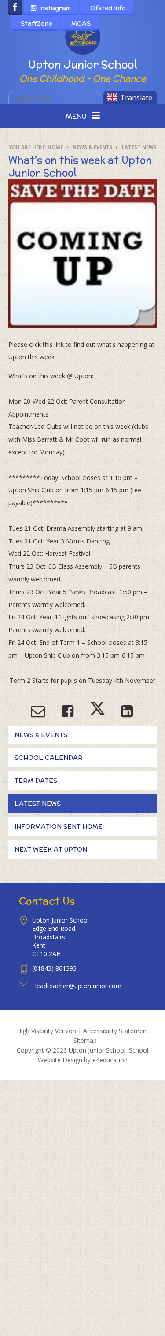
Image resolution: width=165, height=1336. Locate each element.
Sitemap (85, 1040)
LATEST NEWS (139, 147)
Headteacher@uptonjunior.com (76, 986)
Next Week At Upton (51, 849)
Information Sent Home (59, 826)
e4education (110, 1060)
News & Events (93, 147)
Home (55, 147)
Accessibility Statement (116, 1031)
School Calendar (49, 757)
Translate (136, 97)
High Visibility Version (46, 1031)
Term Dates (36, 780)
